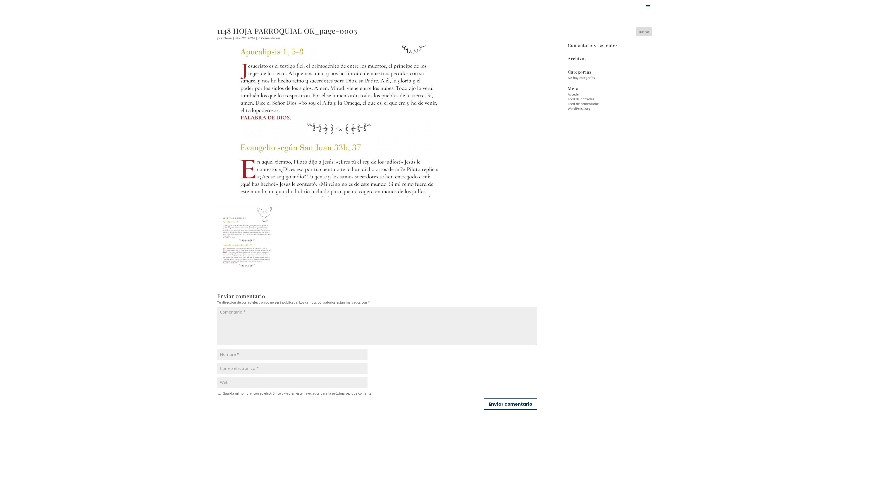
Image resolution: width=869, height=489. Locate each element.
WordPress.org (579, 108)
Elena (227, 38)
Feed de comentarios (583, 104)
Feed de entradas (581, 99)
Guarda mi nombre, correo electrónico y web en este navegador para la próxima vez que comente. (297, 393)
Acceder (574, 94)
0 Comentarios (269, 38)
